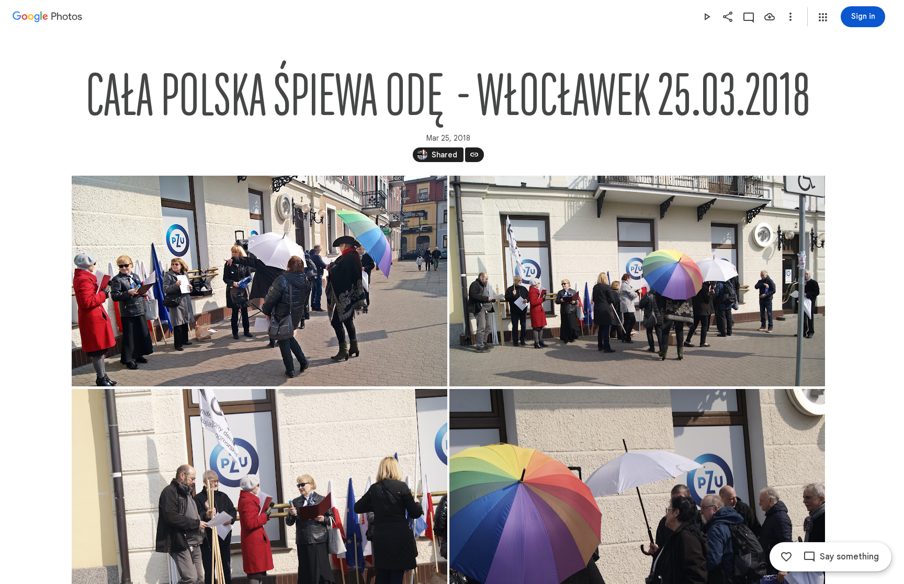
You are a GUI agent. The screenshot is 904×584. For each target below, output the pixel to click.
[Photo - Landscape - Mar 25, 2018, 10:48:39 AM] (259, 281)
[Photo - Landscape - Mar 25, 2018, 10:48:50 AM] (637, 281)
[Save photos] (769, 16)
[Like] (786, 556)
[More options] (790, 16)
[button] (822, 17)
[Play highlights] (706, 16)
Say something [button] (849, 557)
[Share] (727, 16)
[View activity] (748, 16)
